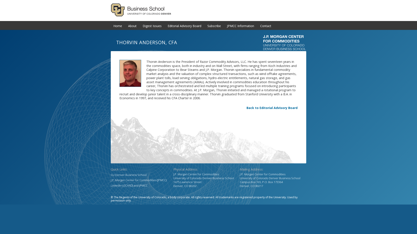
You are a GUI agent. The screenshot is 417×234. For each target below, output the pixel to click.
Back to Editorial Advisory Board (272, 108)
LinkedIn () (122, 185)
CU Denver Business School (129, 175)
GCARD (208, 9)
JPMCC (143, 185)
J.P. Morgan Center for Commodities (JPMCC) (139, 180)
